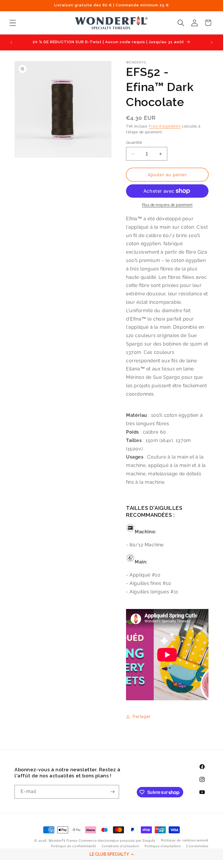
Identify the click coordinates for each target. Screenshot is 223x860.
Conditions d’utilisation (120, 846)
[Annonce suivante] (211, 42)
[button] (111, 854)
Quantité (134, 142)
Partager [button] (142, 716)
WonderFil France (63, 841)
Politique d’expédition (163, 846)
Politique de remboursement (184, 840)
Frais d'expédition (165, 126)
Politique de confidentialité (73, 846)
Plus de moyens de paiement (167, 205)
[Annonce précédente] (11, 42)
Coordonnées (197, 846)
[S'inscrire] (112, 792)
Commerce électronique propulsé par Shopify (117, 841)
